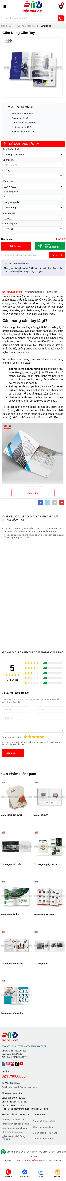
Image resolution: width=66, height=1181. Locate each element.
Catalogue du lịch (10, 914)
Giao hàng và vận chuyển (14, 1128)
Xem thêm (33, 493)
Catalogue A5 (41, 963)
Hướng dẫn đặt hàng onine (15, 1123)
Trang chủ (6, 25)
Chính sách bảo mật (43, 1138)
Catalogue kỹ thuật (44, 914)
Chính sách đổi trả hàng (45, 1132)
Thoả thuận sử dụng (43, 1127)
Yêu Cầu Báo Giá (34, 292)
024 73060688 (14, 1076)
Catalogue (46, 25)
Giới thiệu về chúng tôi (13, 1119)
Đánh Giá (52, 292)
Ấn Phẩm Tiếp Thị (26, 25)
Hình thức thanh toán (12, 1132)
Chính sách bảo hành (44, 1121)
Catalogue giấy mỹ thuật (47, 864)
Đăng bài (11, 753)
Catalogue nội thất (11, 864)
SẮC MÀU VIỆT (34, 1160)
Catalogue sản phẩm (12, 1013)
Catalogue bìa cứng (11, 815)
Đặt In (13, 246)
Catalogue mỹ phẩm (12, 963)
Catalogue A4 (41, 815)
